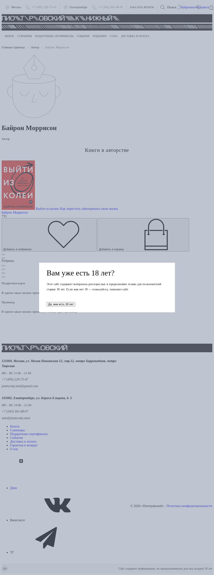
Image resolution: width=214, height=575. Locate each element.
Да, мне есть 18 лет (61, 304)
